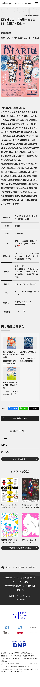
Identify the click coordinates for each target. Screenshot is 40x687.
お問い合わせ (20, 599)
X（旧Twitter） (18, 312)
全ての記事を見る (20, 459)
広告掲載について (28, 577)
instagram (24, 312)
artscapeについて (12, 577)
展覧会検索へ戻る (20, 418)
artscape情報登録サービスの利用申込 (20, 585)
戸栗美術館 (6, 33)
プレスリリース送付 (20, 581)
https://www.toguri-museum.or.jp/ (23, 303)
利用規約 (11, 596)
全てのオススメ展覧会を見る (20, 547)
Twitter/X (35, 408)
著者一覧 (20, 589)
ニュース (5, 438)
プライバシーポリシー (24, 596)
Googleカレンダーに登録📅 (26, 244)
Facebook (14, 408)
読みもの (5, 452)
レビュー (5, 445)
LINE (24, 408)
